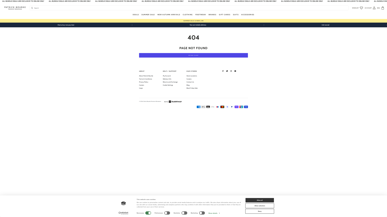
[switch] (167, 213)
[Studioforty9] (173, 101)
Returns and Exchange (170, 82)
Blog (188, 85)
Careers (141, 85)
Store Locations (192, 76)
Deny (260, 211)
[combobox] (190, 8)
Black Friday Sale (192, 88)
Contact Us (190, 82)
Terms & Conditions (145, 79)
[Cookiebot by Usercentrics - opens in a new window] (123, 213)
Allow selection (259, 206)
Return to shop (193, 55)
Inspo (141, 88)
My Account (167, 76)
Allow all (260, 200)
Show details (212, 213)
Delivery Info (167, 79)
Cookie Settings (168, 85)
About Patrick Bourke (146, 76)
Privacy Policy (143, 82)
